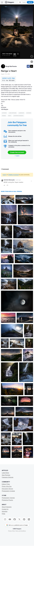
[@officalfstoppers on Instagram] (5, 519)
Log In (24, 2)
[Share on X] (31, 66)
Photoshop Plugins (7, 500)
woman (4, 115)
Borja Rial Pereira (11, 66)
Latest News (5, 473)
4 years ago (18, 180)
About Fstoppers (6, 507)
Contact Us (5, 509)
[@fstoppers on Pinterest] (24, 519)
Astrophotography (18, 115)
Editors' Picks (6, 484)
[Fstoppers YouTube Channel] (10, 519)
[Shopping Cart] (20, 2)
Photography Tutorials (8, 498)
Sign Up (30, 2)
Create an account (13, 175)
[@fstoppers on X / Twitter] (19, 519)
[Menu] (2, 2)
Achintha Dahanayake (9, 180)
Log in (17, 155)
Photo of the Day (7, 486)
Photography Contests (8, 491)
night (9, 115)
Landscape (21, 113)
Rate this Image (7, 54)
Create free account (17, 152)
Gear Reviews (6, 475)
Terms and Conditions (20, 531)
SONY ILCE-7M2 (8, 78)
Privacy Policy (11, 531)
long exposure (12, 113)
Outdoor (4, 113)
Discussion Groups (7, 489)
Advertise (4, 511)
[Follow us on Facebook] (15, 519)
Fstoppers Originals (7, 477)
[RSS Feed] (29, 519)
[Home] (9, 2)
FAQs (3, 514)
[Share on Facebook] (28, 66)
